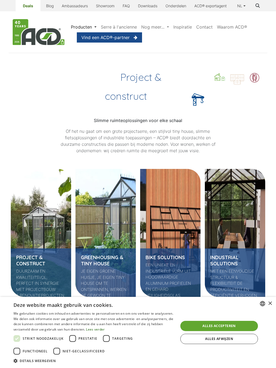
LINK (13, 176)
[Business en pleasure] (254, 78)
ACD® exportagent (210, 6)
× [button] (270, 303)
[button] (257, 5)
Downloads (147, 6)
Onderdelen (175, 6)
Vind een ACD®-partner (105, 37)
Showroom (105, 6)
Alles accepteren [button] (219, 326)
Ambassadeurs (75, 6)
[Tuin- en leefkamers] (237, 78)
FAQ (126, 6)
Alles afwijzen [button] (219, 338)
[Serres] (219, 78)
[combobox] (262, 303)
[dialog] (138, 332)
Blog (50, 6)
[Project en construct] (198, 101)
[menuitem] (84, 27)
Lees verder (95, 329)
